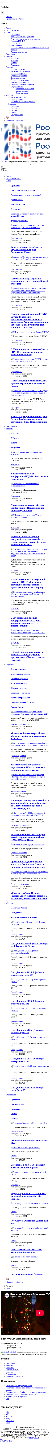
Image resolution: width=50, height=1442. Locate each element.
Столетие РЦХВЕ (13, 30)
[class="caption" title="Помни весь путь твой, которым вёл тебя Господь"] (30, 1174)
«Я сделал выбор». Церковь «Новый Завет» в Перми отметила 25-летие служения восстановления (29, 896)
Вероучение (16, 43)
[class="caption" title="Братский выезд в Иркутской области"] (27, 845)
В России (14, 61)
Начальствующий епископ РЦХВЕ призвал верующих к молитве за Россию (29, 383)
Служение (10, 67)
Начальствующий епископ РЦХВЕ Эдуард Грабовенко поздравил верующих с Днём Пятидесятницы (29, 419)
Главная (9, 17)
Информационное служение (22, 84)
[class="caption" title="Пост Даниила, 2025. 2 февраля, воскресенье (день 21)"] (30, 953)
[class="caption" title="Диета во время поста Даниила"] (24, 1257)
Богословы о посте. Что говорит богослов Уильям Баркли (28, 1166)
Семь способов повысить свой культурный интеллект (26, 1250)
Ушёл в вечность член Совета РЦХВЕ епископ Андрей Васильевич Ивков (26, 249)
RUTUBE (10, 1421)
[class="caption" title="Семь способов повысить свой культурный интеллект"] (30, 1230)
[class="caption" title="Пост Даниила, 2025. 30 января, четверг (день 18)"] (30, 1039)
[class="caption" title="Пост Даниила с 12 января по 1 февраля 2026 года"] (30, 924)
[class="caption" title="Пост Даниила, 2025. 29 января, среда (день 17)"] (30, 1068)
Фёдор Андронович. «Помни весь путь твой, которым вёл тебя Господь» (28, 1196)
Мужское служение (19, 76)
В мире (14, 63)
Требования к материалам (16, 1396)
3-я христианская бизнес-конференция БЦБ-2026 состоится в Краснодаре (29, 476)
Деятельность (16, 45)
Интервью (15, 106)
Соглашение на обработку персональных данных (26, 1392)
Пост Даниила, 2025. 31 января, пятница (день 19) (27, 1031)
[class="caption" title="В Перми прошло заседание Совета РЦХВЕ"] (30, 332)
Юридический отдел (14, 120)
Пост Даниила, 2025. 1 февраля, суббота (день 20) (27, 1002)
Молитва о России (18, 97)
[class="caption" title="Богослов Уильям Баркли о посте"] (25, 1148)
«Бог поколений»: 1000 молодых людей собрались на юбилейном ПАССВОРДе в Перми (28, 837)
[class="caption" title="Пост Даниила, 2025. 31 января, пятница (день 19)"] (30, 1011)
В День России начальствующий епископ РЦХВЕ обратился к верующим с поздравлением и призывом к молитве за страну (28, 583)
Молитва (9, 95)
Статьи (14, 113)
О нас (8, 32)
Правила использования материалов (21, 1394)
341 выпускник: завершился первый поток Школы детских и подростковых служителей (28, 767)
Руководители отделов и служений (25, 39)
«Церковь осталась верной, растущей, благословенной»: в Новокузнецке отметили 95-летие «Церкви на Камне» (28, 540)
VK (7, 1414)
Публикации (11, 104)
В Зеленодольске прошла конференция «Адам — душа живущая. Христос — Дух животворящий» (26, 622)
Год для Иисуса (17, 87)
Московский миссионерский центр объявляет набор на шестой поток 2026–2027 (29, 736)
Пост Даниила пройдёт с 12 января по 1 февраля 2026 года (29, 944)
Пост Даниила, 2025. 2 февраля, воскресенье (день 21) (27, 973)
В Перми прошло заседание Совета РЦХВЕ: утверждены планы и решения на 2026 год (29, 352)
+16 (7, 1399)
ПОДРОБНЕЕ (6, 1441)
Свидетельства (22, 91)
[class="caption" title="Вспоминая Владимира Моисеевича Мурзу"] (29, 1123)
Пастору (14, 110)
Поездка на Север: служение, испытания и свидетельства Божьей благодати (29, 281)
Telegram (9, 1418)
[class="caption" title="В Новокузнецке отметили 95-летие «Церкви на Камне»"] (30, 517)
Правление (15, 35)
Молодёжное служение (20, 71)
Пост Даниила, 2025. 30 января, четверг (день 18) (27, 1060)
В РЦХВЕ (15, 58)
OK (7, 1412)
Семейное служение (19, 74)
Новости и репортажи (25, 89)
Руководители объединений (22, 37)
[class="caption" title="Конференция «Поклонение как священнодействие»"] (30, 486)
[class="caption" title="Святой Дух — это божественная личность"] (29, 1203)
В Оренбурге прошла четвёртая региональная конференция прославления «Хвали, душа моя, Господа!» (28, 656)
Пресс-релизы (11, 54)
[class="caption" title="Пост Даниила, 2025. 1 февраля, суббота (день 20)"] (30, 982)
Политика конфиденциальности (19, 1386)
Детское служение (18, 69)
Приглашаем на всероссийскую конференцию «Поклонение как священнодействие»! (27, 508)
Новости (9, 56)
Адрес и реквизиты (19, 52)
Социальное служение (20, 80)
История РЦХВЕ (18, 41)
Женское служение (18, 78)
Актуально (15, 65)
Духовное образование (20, 82)
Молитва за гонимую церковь (23, 102)
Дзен (8, 1423)
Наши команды (22, 93)
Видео (8, 1288)
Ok (1, 1439)
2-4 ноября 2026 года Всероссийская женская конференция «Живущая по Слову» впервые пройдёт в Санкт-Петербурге (30, 804)
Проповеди (15, 108)
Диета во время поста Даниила (27, 1274)
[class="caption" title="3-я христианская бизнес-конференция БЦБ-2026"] (30, 454)
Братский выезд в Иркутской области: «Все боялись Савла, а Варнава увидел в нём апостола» (28, 864)
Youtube (9, 1416)
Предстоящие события (15, 19)
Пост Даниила (17, 100)
